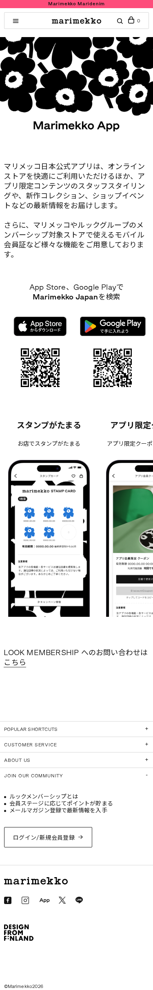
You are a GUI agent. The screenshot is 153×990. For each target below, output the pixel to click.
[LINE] (79, 900)
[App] (44, 900)
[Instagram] (25, 900)
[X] (62, 900)
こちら (15, 662)
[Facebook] (7, 900)
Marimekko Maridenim (76, 4)
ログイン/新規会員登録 (44, 837)
